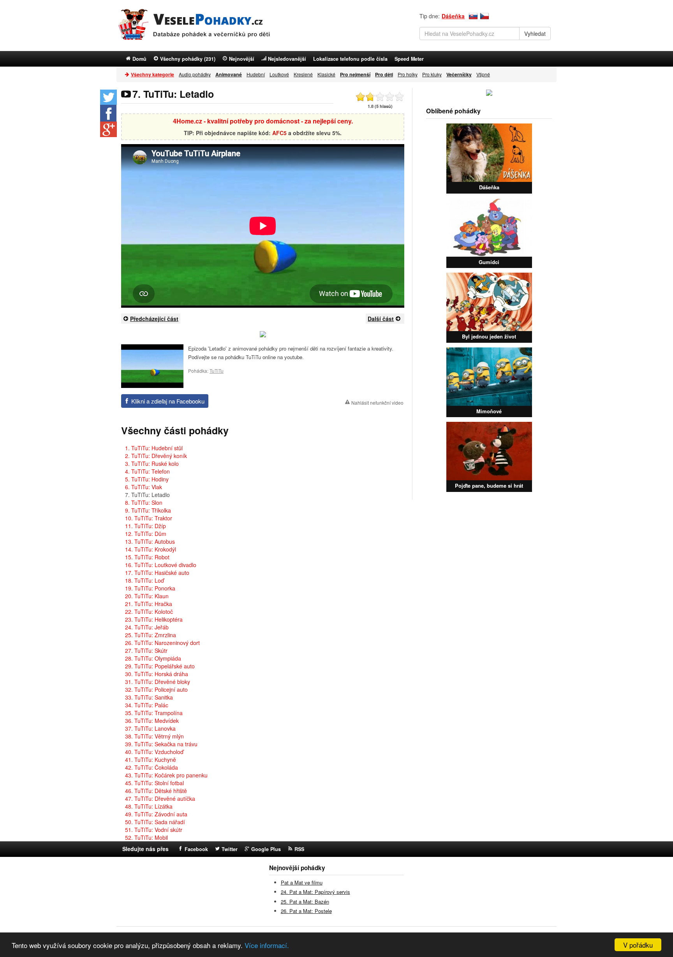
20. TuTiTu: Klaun (147, 596)
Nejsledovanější (287, 58)
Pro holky (408, 74)
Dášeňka (453, 16)
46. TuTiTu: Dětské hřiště (156, 791)
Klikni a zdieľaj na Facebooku (167, 401)
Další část (381, 319)
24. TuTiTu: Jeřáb (147, 627)
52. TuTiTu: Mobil (146, 837)
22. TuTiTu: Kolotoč (149, 611)
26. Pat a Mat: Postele (306, 911)
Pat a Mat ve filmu (301, 882)
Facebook (196, 849)
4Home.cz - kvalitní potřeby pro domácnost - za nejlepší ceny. (263, 120)
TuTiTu (217, 370)
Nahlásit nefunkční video (377, 402)
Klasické (326, 74)
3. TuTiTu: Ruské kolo (152, 463)
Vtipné (483, 74)
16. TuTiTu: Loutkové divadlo (160, 565)
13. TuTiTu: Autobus (150, 541)
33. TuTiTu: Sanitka (149, 697)
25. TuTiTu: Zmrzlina (150, 635)
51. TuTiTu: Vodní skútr (153, 830)
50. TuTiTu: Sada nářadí (155, 822)
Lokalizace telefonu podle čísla (350, 58)
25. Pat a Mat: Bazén (305, 901)
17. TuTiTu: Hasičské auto (157, 572)
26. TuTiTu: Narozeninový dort (162, 643)
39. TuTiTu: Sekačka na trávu (161, 744)
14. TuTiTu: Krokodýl (150, 549)
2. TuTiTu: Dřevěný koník (156, 456)
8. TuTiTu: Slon (143, 502)
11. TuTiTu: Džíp (145, 526)
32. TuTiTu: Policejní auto (156, 689)
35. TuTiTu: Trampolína (154, 713)
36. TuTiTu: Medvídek (152, 720)
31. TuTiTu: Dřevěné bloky (157, 682)
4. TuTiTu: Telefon (147, 471)
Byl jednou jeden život (489, 336)
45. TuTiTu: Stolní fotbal (154, 783)
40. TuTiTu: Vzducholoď (154, 752)
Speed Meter (409, 58)
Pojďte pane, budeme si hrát (489, 485)
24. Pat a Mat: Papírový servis (315, 891)
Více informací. (267, 945)
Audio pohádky (195, 74)
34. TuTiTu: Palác (146, 705)
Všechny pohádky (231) (187, 58)
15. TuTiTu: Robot (147, 557)
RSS (299, 849)
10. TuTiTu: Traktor (148, 518)
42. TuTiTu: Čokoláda (151, 767)
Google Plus (266, 849)
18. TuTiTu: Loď (144, 580)
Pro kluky (432, 74)
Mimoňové (489, 411)
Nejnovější (241, 58)
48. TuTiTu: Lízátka (149, 806)
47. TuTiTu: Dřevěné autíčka (160, 798)
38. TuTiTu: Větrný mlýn (154, 736)
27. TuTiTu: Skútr (146, 650)
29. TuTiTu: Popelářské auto (160, 666)
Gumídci (489, 262)
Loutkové (279, 74)
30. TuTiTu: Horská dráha (156, 674)
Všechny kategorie (152, 74)
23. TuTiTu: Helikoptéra (154, 619)
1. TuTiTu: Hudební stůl (154, 448)
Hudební (256, 74)
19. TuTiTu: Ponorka (150, 588)
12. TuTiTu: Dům (145, 534)
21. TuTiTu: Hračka (148, 604)
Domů (139, 58)
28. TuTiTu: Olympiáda (153, 658)
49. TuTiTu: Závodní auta (156, 814)
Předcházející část (154, 319)
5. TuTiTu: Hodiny (147, 479)
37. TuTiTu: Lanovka (150, 728)
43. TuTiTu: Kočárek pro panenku (166, 775)
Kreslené (303, 74)
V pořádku (638, 945)
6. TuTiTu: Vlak (143, 487)
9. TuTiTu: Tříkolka (148, 510)
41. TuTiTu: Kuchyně (150, 759)
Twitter (230, 849)
